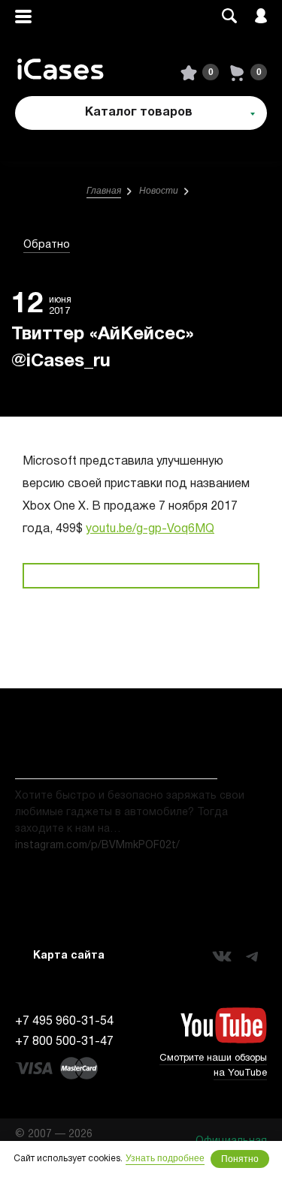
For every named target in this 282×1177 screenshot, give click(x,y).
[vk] (222, 956)
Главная (103, 190)
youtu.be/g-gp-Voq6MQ (150, 529)
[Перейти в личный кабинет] (261, 17)
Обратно (46, 245)
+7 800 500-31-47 (64, 1042)
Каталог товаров (139, 112)
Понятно (240, 1159)
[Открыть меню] (23, 17)
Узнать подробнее (165, 1158)
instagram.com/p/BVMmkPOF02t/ (97, 845)
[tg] (252, 956)
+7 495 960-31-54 (64, 1021)
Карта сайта (69, 956)
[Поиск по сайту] (229, 17)
